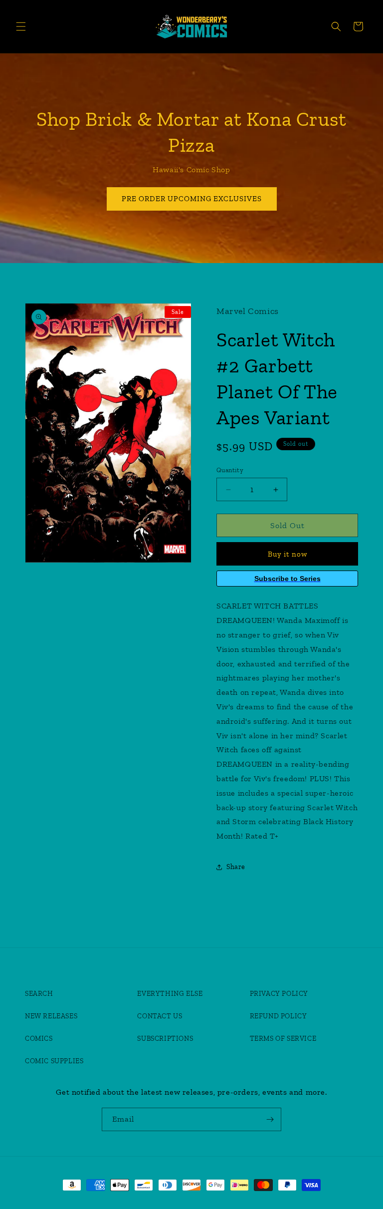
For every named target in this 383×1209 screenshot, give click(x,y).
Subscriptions (165, 1038)
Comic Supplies (54, 1061)
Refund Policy (278, 1016)
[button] (21, 26)
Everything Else (169, 993)
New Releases (51, 1016)
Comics (39, 1038)
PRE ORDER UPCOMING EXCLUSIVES (192, 198)
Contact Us (159, 1016)
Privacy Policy (279, 993)
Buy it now (287, 554)
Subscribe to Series (287, 579)
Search (39, 993)
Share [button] (235, 867)
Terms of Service (283, 1038)
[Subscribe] (270, 1119)
